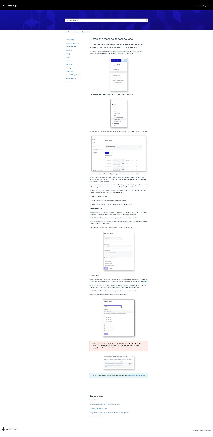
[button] (83, 47)
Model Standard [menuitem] (71, 47)
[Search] (146, 20)
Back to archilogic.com (202, 6)
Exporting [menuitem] (69, 61)
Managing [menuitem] (69, 50)
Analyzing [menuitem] (69, 64)
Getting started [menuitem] (70, 40)
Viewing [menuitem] (68, 57)
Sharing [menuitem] (68, 68)
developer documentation (137, 376)
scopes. (144, 281)
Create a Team (94, 400)
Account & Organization (82, 32)
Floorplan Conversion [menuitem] (72, 43)
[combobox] (105, 20)
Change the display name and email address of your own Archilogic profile (109, 412)
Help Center (68, 32)
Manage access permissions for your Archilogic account (105, 404)
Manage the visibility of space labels (99, 417)
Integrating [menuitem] (69, 71)
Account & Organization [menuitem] (73, 75)
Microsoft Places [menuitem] (71, 78)
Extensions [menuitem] (69, 82)
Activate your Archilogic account (98, 408)
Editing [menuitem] (68, 54)
